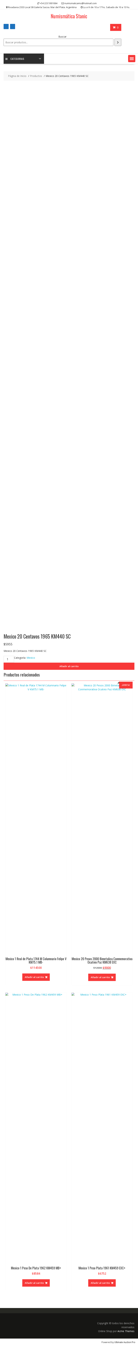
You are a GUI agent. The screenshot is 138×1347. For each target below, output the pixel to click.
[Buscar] (117, 42)
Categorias (17, 59)
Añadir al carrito (69, 666)
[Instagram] (12, 26)
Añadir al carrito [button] (34, 977)
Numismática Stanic (69, 16)
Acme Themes (126, 1331)
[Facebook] (6, 26)
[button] (131, 58)
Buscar (62, 36)
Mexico (31, 657)
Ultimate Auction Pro (124, 1342)
